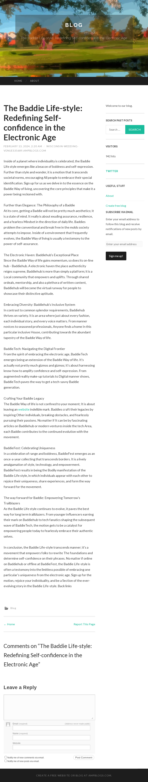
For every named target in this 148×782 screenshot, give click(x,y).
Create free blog (116, 205)
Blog (74, 25)
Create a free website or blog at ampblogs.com (73, 775)
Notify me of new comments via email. (25, 757)
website (24, 409)
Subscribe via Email (119, 212)
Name (20, 733)
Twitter (112, 171)
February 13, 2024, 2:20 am (23, 146)
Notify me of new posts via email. (23, 761)
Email (20, 723)
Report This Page (84, 624)
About (34, 80)
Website (17, 743)
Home (18, 80)
